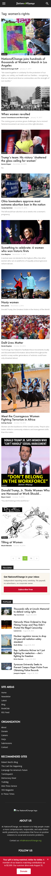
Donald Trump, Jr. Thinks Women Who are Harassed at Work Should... (25, 491)
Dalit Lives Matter (12, 342)
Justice (4, 54)
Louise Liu (17, 631)
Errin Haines (18, 659)
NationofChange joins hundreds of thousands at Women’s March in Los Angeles (24, 62)
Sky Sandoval (19, 615)
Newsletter (6, 696)
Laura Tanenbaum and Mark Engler (15, 117)
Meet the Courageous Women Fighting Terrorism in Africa (20, 417)
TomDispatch (7, 774)
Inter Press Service (9, 786)
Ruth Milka (18, 645)
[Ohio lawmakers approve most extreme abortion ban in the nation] (25, 185)
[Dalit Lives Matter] (25, 327)
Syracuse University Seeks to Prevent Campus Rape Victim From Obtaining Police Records (31, 667)
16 (31, 558)
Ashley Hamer (6, 423)
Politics (4, 298)
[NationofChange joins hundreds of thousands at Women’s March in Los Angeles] (25, 37)
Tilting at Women (12, 542)
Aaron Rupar (6, 164)
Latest (4, 700)
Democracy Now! (8, 778)
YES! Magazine (7, 790)
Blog (3, 704)
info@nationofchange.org (30, 840)
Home (4, 692)
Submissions (6, 743)
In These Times (7, 794)
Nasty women (10, 302)
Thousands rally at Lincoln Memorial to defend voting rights (31, 610)
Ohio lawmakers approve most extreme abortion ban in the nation (23, 202)
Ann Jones (5, 306)
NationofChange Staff (9, 69)
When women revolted (15, 114)
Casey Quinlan (7, 208)
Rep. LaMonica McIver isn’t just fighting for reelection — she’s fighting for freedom (29, 653)
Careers (4, 735)
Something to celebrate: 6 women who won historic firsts (22, 249)
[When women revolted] (25, 99)
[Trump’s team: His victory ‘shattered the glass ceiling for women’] (25, 142)
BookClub (5, 708)
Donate (4, 731)
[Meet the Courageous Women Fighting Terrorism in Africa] (25, 388)
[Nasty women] (25, 284)
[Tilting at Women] (25, 522)
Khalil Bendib (6, 546)
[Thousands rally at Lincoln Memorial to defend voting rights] (6, 611)
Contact (4, 747)
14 (19, 558)
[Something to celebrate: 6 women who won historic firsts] (25, 232)
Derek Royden (6, 346)
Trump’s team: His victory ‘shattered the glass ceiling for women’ (23, 158)
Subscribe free (25, 589)
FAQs (3, 739)
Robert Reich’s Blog (9, 762)
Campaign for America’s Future (14, 770)
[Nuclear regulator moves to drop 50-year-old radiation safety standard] (6, 641)
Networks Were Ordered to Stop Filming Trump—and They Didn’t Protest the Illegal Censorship (30, 624)
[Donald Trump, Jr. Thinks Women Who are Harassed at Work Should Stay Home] (25, 462)
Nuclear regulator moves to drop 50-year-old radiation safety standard (30, 639)
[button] (47, 3)
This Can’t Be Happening (11, 766)
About (3, 727)
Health (4, 196)
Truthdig (4, 782)
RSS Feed (5, 712)
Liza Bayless (6, 254)
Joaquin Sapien (20, 673)
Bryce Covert (6, 497)
